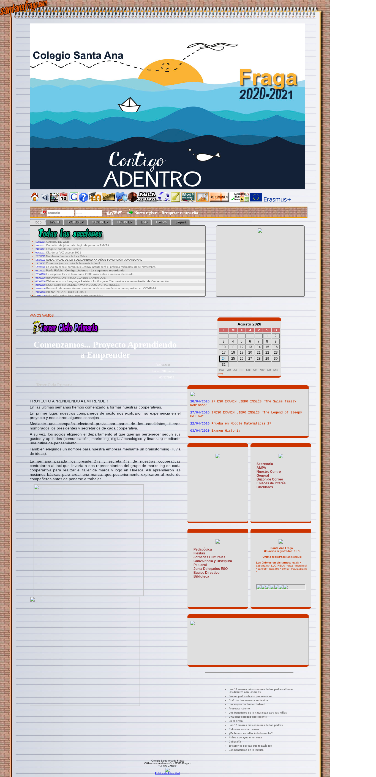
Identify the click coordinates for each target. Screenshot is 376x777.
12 (242, 347)
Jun (229, 370)
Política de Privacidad (167, 773)
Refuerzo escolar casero (244, 729)
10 (224, 347)
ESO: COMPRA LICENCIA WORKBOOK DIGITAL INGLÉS (83, 284)
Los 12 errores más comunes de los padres (256, 725)
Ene (275, 370)
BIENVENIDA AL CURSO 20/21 (66, 291)
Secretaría (265, 464)
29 (267, 359)
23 (276, 352)
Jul (235, 370)
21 (259, 352)
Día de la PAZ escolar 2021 (63, 252)
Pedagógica (203, 549)
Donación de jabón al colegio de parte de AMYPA (77, 245)
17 (224, 352)
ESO (144, 222)
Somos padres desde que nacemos (250, 696)
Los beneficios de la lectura (246, 750)
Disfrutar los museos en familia (248, 700)
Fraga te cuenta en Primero (63, 248)
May (221, 370)
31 (224, 365)
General (263, 475)
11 (233, 347)
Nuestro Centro (269, 472)
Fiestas (161, 222)
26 (242, 359)
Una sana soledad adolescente (248, 716)
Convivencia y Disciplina (213, 561)
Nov (262, 370)
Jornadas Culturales (209, 557)
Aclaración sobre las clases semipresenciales (74, 295)
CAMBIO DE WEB (57, 241)
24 (224, 359)
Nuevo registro (146, 213)
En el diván (236, 721)
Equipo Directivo (206, 573)
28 (259, 359)
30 (276, 359)
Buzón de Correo (270, 479)
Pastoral (200, 565)
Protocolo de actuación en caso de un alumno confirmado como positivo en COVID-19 (101, 288)
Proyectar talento (239, 708)
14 (259, 347)
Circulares (265, 487)
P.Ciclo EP (76, 222)
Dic (269, 370)
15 (267, 347)
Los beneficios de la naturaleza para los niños (258, 712)
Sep (248, 370)
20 (250, 352)
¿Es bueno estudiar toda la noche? (251, 733)
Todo (37, 222)
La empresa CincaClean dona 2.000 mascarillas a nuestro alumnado (89, 274)
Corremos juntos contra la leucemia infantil (73, 263)
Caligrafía (235, 741)
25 (233, 359)
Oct (255, 370)
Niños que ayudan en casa (245, 737)
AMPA (261, 468)
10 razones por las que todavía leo (250, 745)
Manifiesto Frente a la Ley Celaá (66, 256)
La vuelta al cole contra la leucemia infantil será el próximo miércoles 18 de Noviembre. (101, 266)
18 (233, 352)
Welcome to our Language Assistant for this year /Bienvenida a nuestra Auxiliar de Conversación (107, 281)
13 (250, 347)
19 (242, 352)
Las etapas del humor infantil (247, 704)
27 (250, 359)
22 (267, 352)
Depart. (180, 222)
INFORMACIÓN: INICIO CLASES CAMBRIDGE (76, 277)
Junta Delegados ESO (211, 569)
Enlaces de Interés (271, 483)
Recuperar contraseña (180, 213)
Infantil (55, 222)
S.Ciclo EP (100, 222)
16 (276, 347)
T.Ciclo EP (124, 222)
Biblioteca (201, 576)
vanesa (166, 364)
